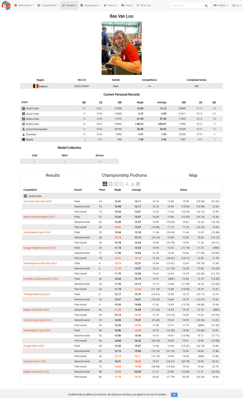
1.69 (140, 139)
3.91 (140, 134)
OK (174, 395)
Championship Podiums (124, 175)
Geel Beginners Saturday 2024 (40, 263)
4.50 (163, 113)
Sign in (235, 5)
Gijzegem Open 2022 (34, 361)
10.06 (140, 108)
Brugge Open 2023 (33, 345)
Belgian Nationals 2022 (36, 371)
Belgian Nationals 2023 (36, 309)
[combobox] (190, 5)
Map (193, 175)
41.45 (140, 118)
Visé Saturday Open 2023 (37, 320)
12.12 (163, 108)
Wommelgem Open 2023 (37, 330)
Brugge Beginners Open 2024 (39, 247)
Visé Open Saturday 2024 (37, 201)
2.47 (140, 113)
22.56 (140, 129)
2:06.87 (162, 123)
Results (53, 175)
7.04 (163, 134)
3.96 (163, 139)
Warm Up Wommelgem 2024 (39, 216)
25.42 (163, 129)
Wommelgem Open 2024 (37, 232)
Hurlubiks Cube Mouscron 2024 (40, 278)
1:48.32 (139, 123)
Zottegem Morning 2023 (36, 294)
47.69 (163, 118)
